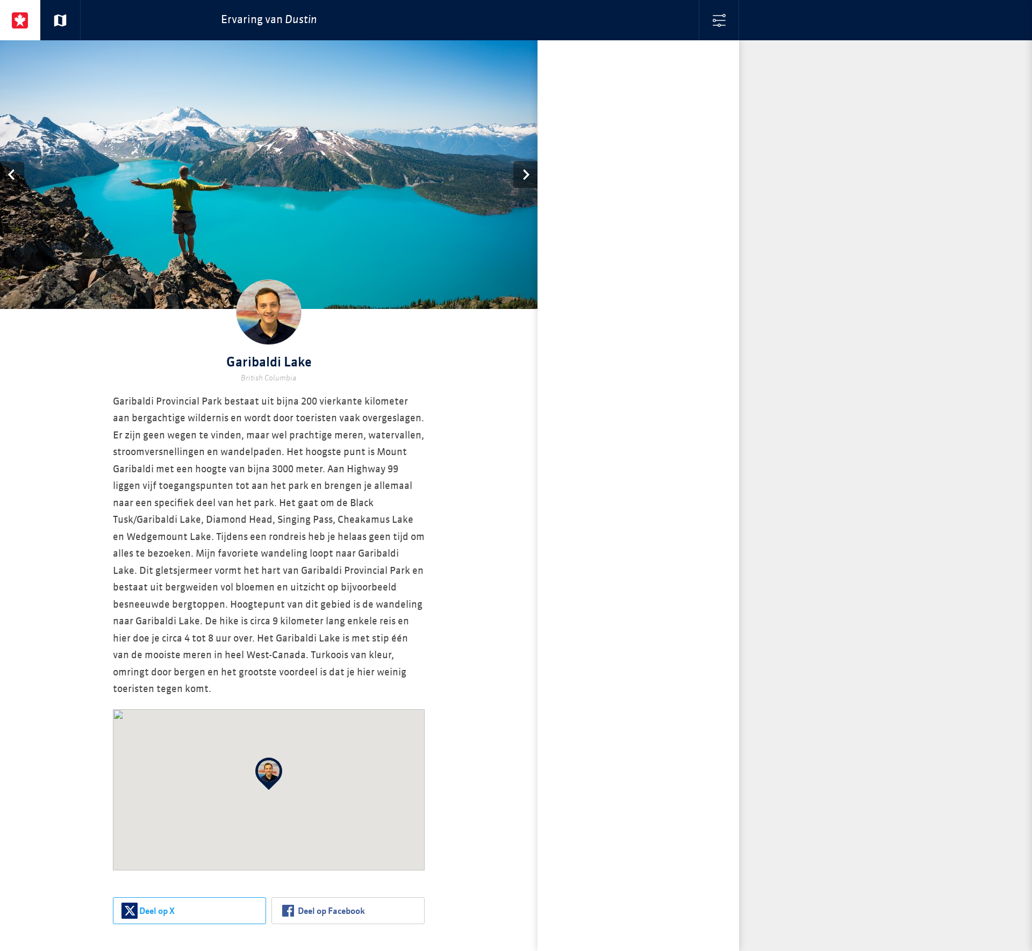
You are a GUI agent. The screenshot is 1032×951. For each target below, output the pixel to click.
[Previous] (12, 174)
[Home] (20, 20)
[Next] (525, 174)
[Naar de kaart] (60, 20)
